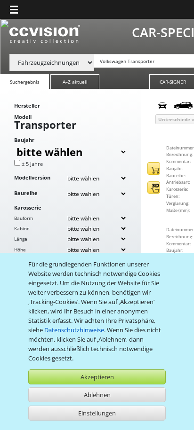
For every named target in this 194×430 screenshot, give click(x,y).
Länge (20, 238)
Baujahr (24, 139)
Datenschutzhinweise (74, 330)
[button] (13, 9)
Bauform (23, 218)
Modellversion (32, 177)
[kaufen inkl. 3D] (153, 187)
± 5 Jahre (32, 163)
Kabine (22, 228)
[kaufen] (153, 168)
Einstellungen (97, 413)
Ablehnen (97, 395)
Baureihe (26, 192)
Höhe (20, 249)
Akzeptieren (97, 377)
